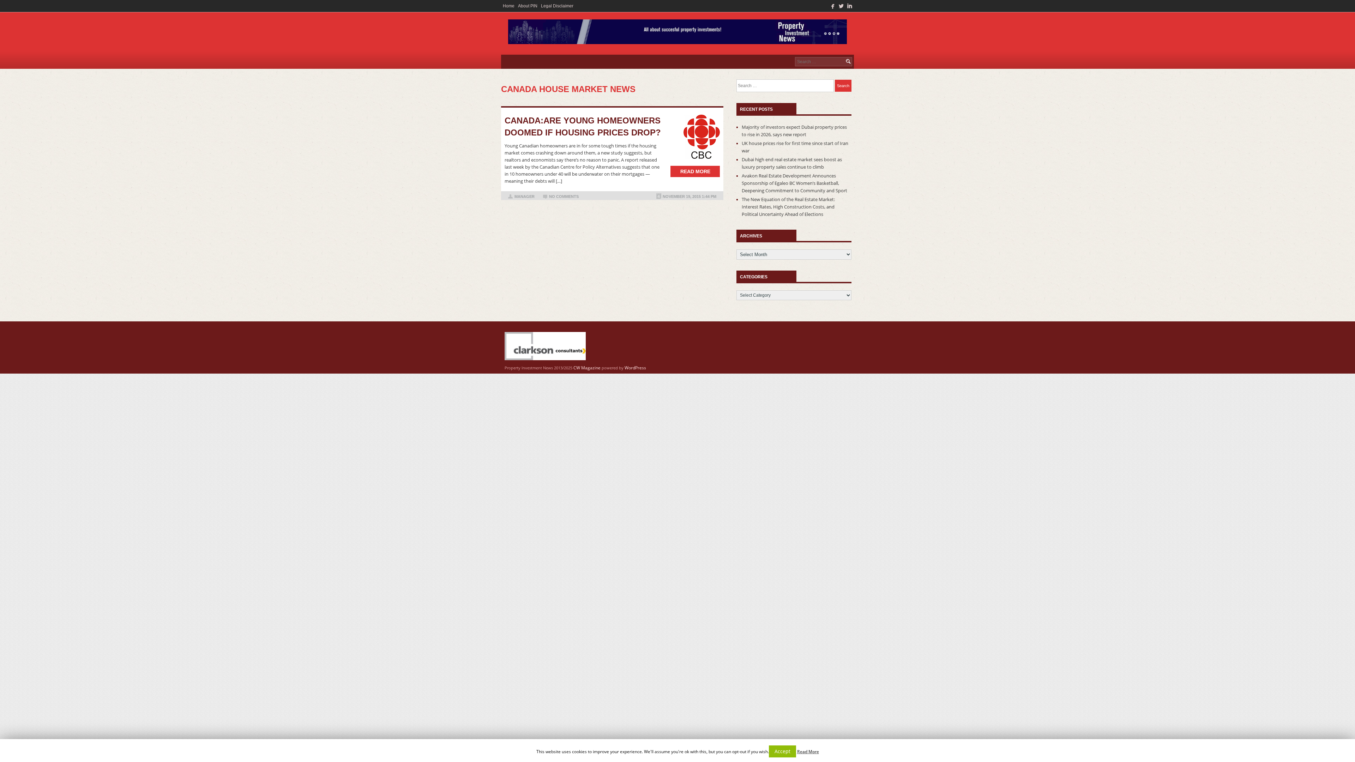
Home (508, 6)
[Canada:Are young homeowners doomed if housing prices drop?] (698, 137)
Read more (695, 171)
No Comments (564, 196)
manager (524, 196)
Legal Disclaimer (557, 6)
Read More (808, 752)
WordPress (635, 368)
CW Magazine (587, 368)
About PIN (527, 6)
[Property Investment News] (677, 33)
